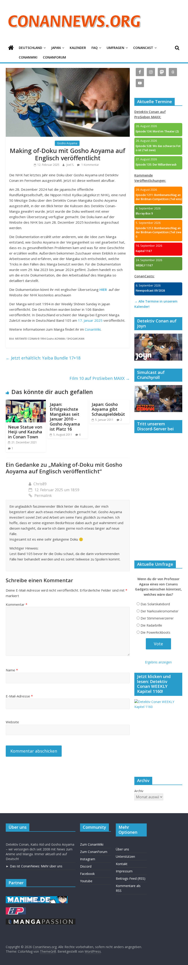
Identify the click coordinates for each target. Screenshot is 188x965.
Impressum (124, 871)
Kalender (78, 48)
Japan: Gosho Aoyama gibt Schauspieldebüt (108, 409)
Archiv (138, 791)
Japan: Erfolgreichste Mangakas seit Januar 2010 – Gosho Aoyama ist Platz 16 (65, 417)
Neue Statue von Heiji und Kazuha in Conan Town (25, 432)
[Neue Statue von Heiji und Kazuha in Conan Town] (26, 402)
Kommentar (16, 604)
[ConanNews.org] (11, 48)
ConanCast (143, 48)
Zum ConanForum (93, 852)
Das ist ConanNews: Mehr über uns (36, 866)
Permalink (43, 495)
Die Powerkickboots (155, 632)
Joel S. (70, 165)
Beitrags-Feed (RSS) (130, 878)
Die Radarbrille (151, 625)
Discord (85, 866)
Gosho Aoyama (67, 143)
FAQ (94, 48)
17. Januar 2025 (90, 320)
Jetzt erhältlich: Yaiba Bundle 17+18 (43, 358)
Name (12, 670)
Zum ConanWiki (91, 844)
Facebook (87, 873)
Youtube (86, 881)
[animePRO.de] (16, 909)
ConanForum (54, 57)
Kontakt (121, 864)
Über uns (122, 849)
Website (12, 722)
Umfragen (115, 48)
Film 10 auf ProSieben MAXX (99, 378)
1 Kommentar (90, 165)
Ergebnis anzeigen (158, 662)
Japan (56, 48)
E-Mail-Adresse (19, 696)
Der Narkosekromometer (159, 611)
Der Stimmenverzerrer (157, 618)
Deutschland (30, 48)
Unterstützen (125, 856)
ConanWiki (28, 57)
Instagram (87, 859)
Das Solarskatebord (155, 604)
